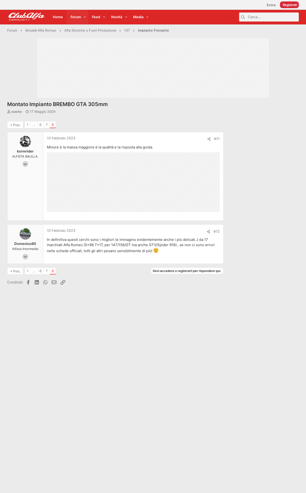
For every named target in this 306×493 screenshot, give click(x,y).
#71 (217, 139)
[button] (85, 17)
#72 (216, 231)
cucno (16, 111)
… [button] (34, 125)
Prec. (17, 125)
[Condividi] (209, 139)
